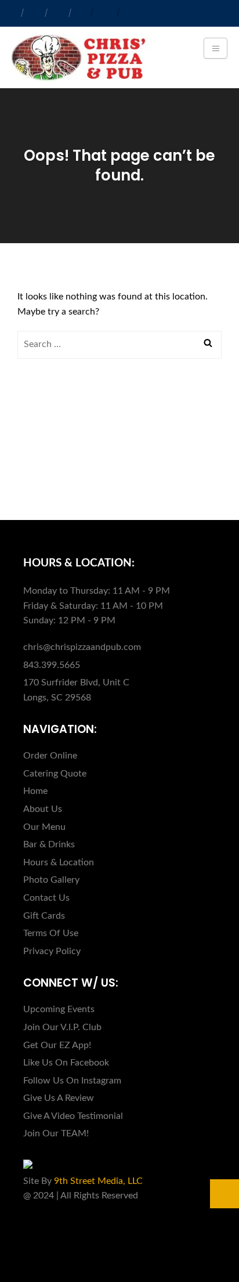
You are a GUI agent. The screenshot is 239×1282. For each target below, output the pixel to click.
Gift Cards (44, 915)
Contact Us (46, 897)
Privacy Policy (52, 951)
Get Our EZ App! (57, 1045)
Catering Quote (54, 773)
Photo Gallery (51, 879)
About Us (42, 809)
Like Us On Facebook (66, 1062)
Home (35, 791)
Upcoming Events (59, 1009)
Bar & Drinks (49, 844)
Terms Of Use (50, 933)
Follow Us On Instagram (72, 1080)
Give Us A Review (58, 1098)
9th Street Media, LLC (98, 1181)
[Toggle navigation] (215, 48)
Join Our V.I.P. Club (62, 1027)
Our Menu (44, 827)
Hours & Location (58, 862)
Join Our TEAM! (56, 1133)
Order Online (50, 755)
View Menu (61, 471)
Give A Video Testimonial (73, 1116)
